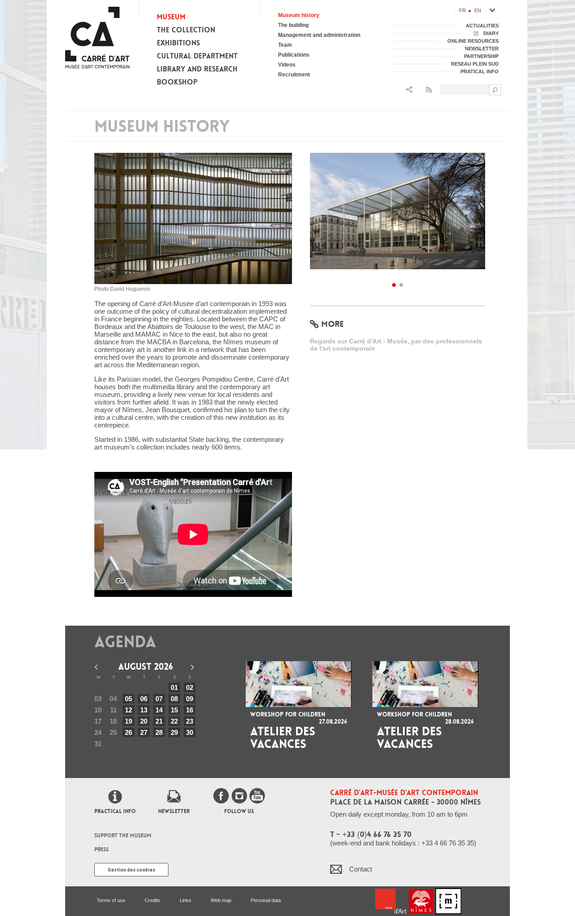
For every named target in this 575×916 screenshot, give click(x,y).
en (477, 10)
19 (128, 721)
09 (189, 699)
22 (174, 721)
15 (174, 710)
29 (174, 732)
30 (189, 732)
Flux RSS (429, 89)
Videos (287, 65)
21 (159, 721)
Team (285, 45)
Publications (294, 55)
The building (293, 25)
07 (159, 699)
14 (159, 710)
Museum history (298, 15)
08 (174, 699)
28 (159, 732)
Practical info (115, 811)
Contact (360, 869)
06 (143, 699)
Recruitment (294, 74)
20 (143, 721)
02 (189, 687)
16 (189, 710)
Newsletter (174, 811)
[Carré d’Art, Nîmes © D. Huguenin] (397, 213)
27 (143, 732)
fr (462, 10)
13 (143, 710)
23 (189, 721)
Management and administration (319, 35)
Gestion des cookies (131, 869)
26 (128, 732)
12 (128, 710)
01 (174, 687)
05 (128, 699)
